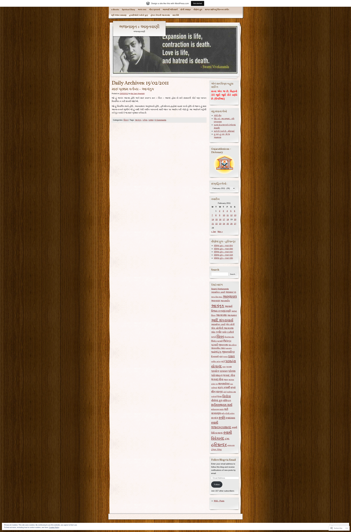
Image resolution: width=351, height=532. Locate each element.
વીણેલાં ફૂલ (197, 9)
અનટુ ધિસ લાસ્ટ (216, 297)
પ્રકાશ (229, 367)
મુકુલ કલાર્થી (224, 387)
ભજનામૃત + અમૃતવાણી (139, 27)
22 (216, 224)
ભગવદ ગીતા (229, 375)
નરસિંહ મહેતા (215, 361)
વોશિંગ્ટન (227, 400)
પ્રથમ (150, 120)
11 (228, 215)
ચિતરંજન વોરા (229, 337)
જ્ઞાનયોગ (229, 348)
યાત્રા (219, 391)
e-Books (115, 9)
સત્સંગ (214, 417)
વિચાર (219, 396)
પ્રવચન (224, 371)
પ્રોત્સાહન (217, 375)
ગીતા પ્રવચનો (154, 9)
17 (224, 219)
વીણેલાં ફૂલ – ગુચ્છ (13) (223, 255)
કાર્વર (224, 332)
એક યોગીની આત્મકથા (222, 328)
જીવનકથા (223, 344)
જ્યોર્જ (214, 352)
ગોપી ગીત (217, 115)
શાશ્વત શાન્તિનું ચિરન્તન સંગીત (217, 9)
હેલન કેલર (216, 449)
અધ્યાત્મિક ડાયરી (218, 292)
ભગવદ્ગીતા (217, 379)
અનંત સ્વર (142, 9)
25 (228, 224)
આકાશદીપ (225, 300)
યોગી (225, 392)
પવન (224, 367)
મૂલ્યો (233, 387)
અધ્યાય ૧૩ (231, 292)
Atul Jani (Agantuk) (138, 94)
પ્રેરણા (232, 370)
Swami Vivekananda (220, 289)
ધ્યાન (231, 356)
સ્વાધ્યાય (230, 417)
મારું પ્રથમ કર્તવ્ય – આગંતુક (133, 89)
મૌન (213, 391)
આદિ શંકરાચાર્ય (222, 320)
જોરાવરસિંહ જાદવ (218, 348)
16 (220, 219)
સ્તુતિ (222, 417)
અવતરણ (215, 300)
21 (213, 224)
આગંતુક (138, 120)
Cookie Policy (54, 527)
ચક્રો (213, 337)
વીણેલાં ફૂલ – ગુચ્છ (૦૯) (223, 252)
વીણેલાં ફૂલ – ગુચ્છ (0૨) (223, 249)
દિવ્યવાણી (215, 356)
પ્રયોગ (215, 370)
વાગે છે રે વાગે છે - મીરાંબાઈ (224, 131)
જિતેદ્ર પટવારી (217, 341)
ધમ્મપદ (225, 356)
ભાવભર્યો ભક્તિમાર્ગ (170, 9)
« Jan (213, 231)
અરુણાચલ (230, 296)
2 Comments (160, 120)
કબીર (219, 332)
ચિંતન (126, 120)
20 (235, 219)
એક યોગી (230, 324)
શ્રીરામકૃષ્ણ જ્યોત (217, 409)
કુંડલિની (230, 332)
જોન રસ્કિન (232, 345)
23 (220, 224)
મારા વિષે (175, 15)
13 (235, 215)
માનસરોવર (224, 383)
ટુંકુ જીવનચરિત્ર (226, 351)
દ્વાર (221, 356)
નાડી (223, 361)
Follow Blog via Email (223, 460)
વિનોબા (226, 396)
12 (231, 215)
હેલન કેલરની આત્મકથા (160, 15)
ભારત (226, 380)
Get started (197, 3)
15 (216, 219)
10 (224, 215)
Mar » (220, 231)
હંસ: (227, 438)
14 (213, 219)
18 (228, 219)
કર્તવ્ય (144, 120)
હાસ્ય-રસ (231, 445)
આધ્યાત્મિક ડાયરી (218, 324)
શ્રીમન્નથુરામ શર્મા (221, 404)
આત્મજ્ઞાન (232, 315)
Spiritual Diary (128, 9)
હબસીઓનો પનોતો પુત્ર (138, 15)
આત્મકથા (221, 315)
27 (235, 224)
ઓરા (213, 332)
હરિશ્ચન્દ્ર (219, 444)
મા (217, 384)
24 (224, 224)
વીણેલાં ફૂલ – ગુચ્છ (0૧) (223, 245)
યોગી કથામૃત (185, 9)
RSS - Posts (219, 501)
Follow (217, 484)
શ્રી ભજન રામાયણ (118, 15)
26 (231, 224)
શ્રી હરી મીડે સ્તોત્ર (227, 413)
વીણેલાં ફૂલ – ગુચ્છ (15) (223, 258)
